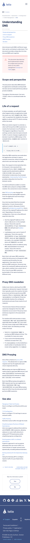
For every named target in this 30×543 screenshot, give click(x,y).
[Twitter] (25, 500)
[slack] (13, 500)
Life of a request (7, 34)
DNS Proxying (6, 39)
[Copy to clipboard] (26, 144)
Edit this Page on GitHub (11, 531)
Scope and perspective (9, 32)
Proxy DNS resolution (9, 37)
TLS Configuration (7, 411)
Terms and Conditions (10, 525)
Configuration (22, 15)
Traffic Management (9, 17)
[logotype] (8, 513)
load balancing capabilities (15, 208)
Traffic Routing (6, 418)
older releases (18, 539)
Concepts (18, 67)
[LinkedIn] (21, 500)
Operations (15, 15)
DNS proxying (9, 192)
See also (5, 41)
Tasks (10, 69)
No (15, 487)
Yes (15, 481)
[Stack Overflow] (17, 500)
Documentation (6, 15)
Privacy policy (7, 528)
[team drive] (8, 500)
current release (7, 539)
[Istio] (12, 4)
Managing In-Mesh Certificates (10, 404)
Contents (7, 12)
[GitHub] (4, 500)
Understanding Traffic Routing (18, 177)
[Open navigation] (26, 4)
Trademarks (17, 528)
